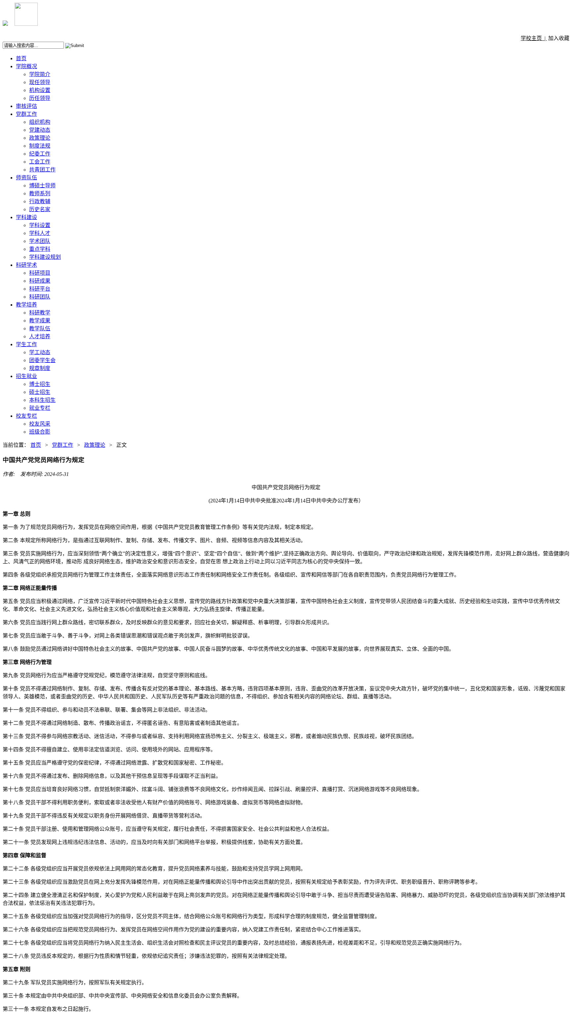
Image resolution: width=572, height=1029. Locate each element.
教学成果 (39, 320)
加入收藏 (558, 38)
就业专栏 (39, 408)
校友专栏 (26, 416)
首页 (21, 58)
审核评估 (26, 106)
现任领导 (39, 82)
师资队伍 (26, 177)
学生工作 (26, 344)
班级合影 (39, 432)
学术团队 (39, 241)
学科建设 (26, 217)
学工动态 (39, 352)
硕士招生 (39, 392)
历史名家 (39, 209)
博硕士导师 (42, 185)
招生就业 (26, 376)
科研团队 (39, 297)
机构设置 (39, 90)
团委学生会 (42, 360)
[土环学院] (5, 24)
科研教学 (39, 312)
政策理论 (39, 138)
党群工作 (26, 114)
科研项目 (39, 273)
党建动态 (39, 130)
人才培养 (39, 336)
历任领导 (39, 98)
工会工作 (39, 161)
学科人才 (39, 233)
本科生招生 (42, 400)
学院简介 (39, 74)
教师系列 (39, 193)
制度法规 (39, 146)
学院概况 (26, 66)
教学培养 (26, 304)
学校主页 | (534, 38)
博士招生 (39, 384)
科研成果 (39, 281)
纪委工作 (39, 154)
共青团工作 (42, 169)
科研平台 (39, 289)
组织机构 (39, 122)
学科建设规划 (45, 257)
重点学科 (39, 249)
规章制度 (39, 368)
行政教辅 (39, 201)
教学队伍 (39, 328)
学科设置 (39, 225)
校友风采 (39, 424)
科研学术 (26, 265)
